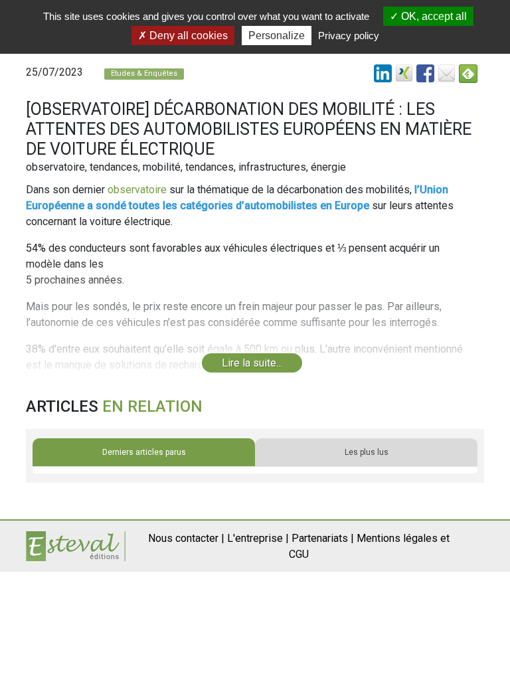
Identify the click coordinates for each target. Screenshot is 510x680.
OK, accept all (432, 16)
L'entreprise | (258, 538)
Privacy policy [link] (348, 35)
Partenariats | (323, 538)
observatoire (137, 189)
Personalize (276, 35)
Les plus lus (366, 452)
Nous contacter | (186, 538)
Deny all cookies (187, 35)
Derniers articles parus (144, 452)
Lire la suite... (252, 363)
